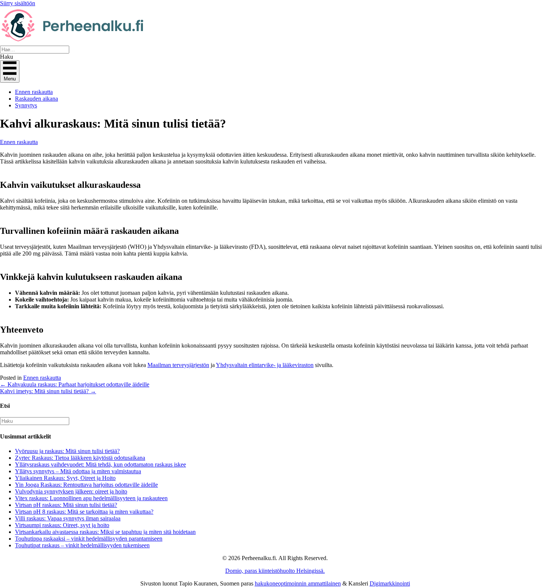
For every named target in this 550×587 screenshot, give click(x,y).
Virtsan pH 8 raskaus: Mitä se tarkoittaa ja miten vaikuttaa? (84, 511)
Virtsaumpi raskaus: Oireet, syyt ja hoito (62, 525)
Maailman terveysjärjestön (178, 365)
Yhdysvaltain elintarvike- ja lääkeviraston (265, 365)
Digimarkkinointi (390, 583)
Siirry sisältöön (17, 3)
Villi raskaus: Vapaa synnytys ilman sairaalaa (67, 518)
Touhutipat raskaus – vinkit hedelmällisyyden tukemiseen (82, 545)
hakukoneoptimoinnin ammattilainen (298, 583)
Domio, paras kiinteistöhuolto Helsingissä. (275, 571)
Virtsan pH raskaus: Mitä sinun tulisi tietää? (66, 505)
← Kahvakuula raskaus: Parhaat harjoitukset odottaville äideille (74, 384)
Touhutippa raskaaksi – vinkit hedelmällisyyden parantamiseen (88, 538)
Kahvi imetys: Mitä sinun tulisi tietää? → (48, 391)
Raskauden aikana (36, 98)
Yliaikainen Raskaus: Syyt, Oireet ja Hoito (65, 478)
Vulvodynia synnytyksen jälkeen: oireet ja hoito (71, 491)
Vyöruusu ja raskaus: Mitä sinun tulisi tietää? (67, 451)
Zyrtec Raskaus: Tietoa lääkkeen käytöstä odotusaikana (80, 458)
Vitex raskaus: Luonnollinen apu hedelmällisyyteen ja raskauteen (91, 498)
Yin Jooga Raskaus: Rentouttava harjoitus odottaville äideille (86, 484)
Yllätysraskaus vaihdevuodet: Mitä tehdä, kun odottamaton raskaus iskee (100, 464)
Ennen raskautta (34, 92)
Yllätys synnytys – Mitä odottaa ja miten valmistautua (78, 471)
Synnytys (26, 105)
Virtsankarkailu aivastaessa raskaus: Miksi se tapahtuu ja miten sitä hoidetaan (105, 532)
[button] (6, 56)
